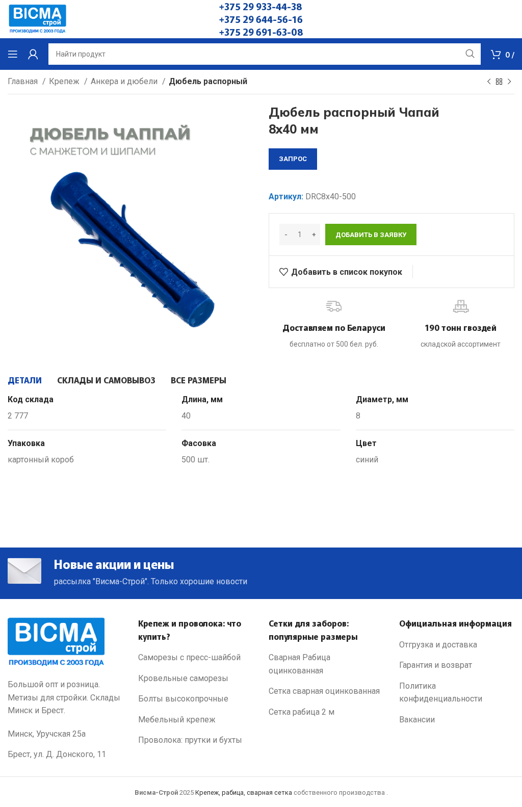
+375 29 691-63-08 (261, 31)
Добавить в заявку (370, 235)
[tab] (25, 380)
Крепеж (65, 81)
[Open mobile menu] (13, 54)
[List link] (195, 657)
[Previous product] (489, 82)
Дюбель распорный (208, 81)
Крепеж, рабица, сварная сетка (243, 792)
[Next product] (509, 82)
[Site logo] (37, 18)
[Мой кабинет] (33, 54)
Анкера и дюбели (125, 81)
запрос (293, 159)
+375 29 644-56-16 (261, 18)
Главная (24, 81)
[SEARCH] (470, 54)
